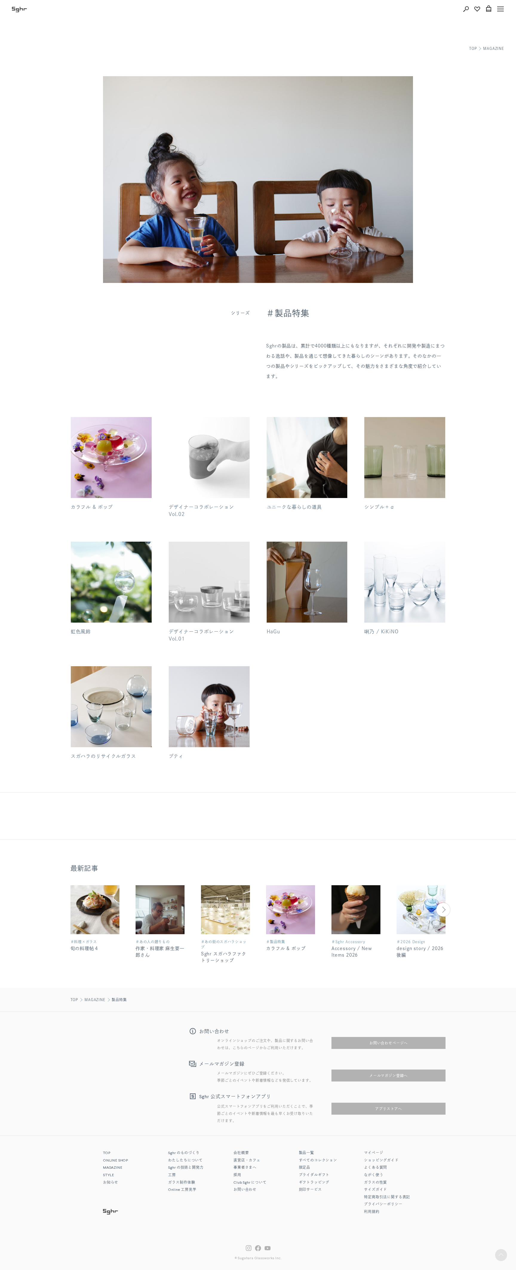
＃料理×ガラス (83, 941)
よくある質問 (375, 1168)
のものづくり (183, 1153)
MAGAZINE (493, 48)
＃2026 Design (411, 941)
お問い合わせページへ (388, 1043)
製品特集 (119, 999)
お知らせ (110, 1183)
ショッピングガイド (381, 1160)
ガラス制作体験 (181, 1183)
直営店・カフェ (247, 1160)
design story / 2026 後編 (420, 952)
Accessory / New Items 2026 (351, 952)
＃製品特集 (275, 941)
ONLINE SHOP (115, 1160)
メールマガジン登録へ (388, 1075)
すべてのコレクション (318, 1160)
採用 (237, 1175)
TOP (473, 48)
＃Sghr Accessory (348, 941)
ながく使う (373, 1175)
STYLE (108, 1175)
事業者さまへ (245, 1168)
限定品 (305, 1168)
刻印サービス (310, 1190)
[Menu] (500, 9)
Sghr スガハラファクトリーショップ (223, 957)
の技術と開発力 (185, 1168)
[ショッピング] (488, 9)
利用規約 (371, 1212)
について (250, 1183)
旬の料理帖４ (84, 948)
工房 (172, 1175)
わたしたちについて (185, 1160)
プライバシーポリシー (383, 1204)
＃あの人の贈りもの (153, 941)
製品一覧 (306, 1153)
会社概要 (241, 1153)
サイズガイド (375, 1190)
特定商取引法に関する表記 (387, 1197)
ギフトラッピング (314, 1183)
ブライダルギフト (314, 1175)
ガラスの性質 (375, 1183)
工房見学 (182, 1190)
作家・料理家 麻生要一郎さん (160, 952)
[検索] (465, 9)
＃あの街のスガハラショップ (224, 944)
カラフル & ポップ (285, 948)
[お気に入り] (477, 9)
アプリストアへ (388, 1108)
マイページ (373, 1153)
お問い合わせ (245, 1190)
